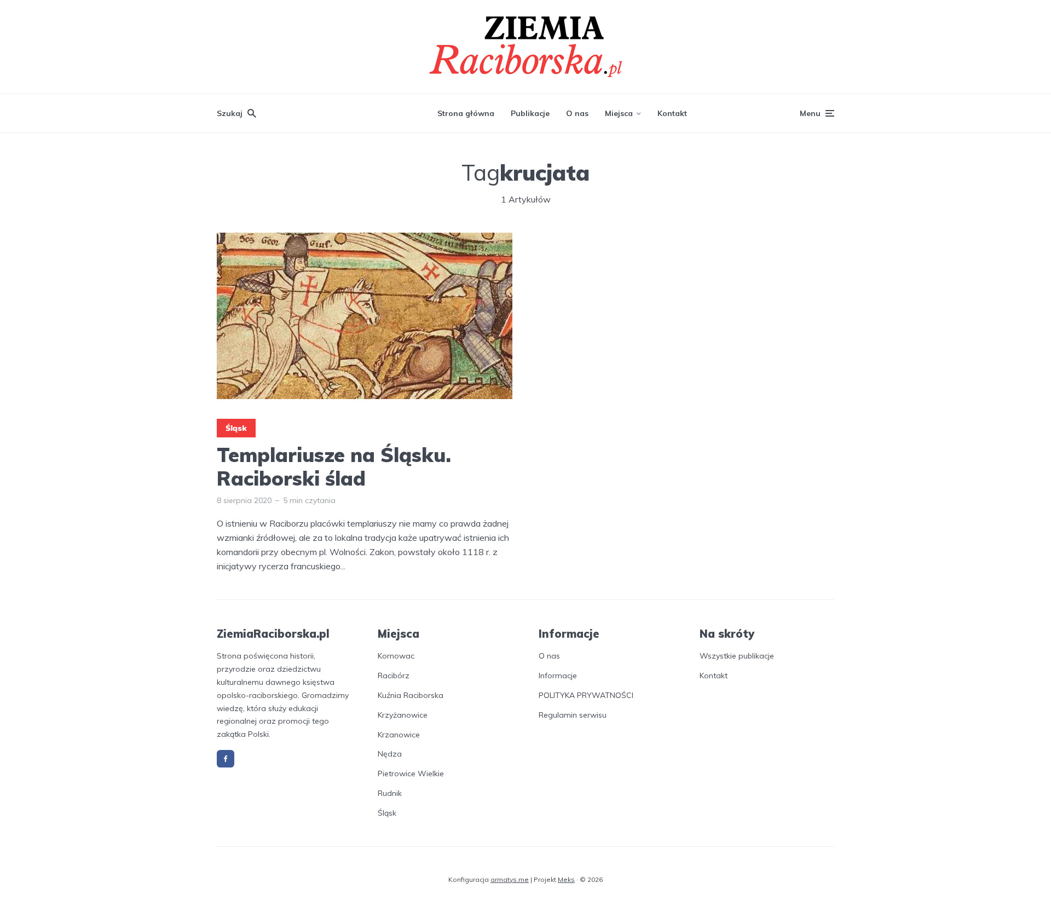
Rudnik (390, 793)
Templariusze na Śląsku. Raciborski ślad (334, 466)
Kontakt (672, 113)
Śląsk (236, 428)
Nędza (390, 754)
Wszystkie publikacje (737, 656)
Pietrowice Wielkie (411, 773)
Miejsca (619, 113)
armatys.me (509, 879)
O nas (577, 113)
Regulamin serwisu (573, 715)
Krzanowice (399, 735)
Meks (566, 879)
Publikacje (530, 113)
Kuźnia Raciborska (410, 695)
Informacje (558, 675)
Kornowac (396, 656)
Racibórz (393, 675)
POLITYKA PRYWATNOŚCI (586, 695)
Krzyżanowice (403, 715)
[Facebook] (225, 758)
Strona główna (465, 113)
